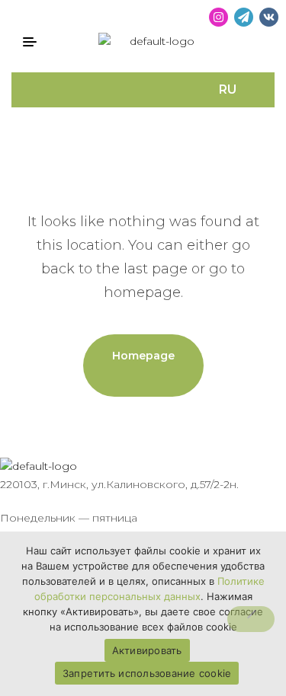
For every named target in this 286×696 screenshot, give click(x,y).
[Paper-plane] (243, 17)
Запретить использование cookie (147, 673)
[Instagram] (218, 17)
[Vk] (268, 17)
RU (227, 89)
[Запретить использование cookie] (251, 619)
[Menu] (35, 41)
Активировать (147, 650)
